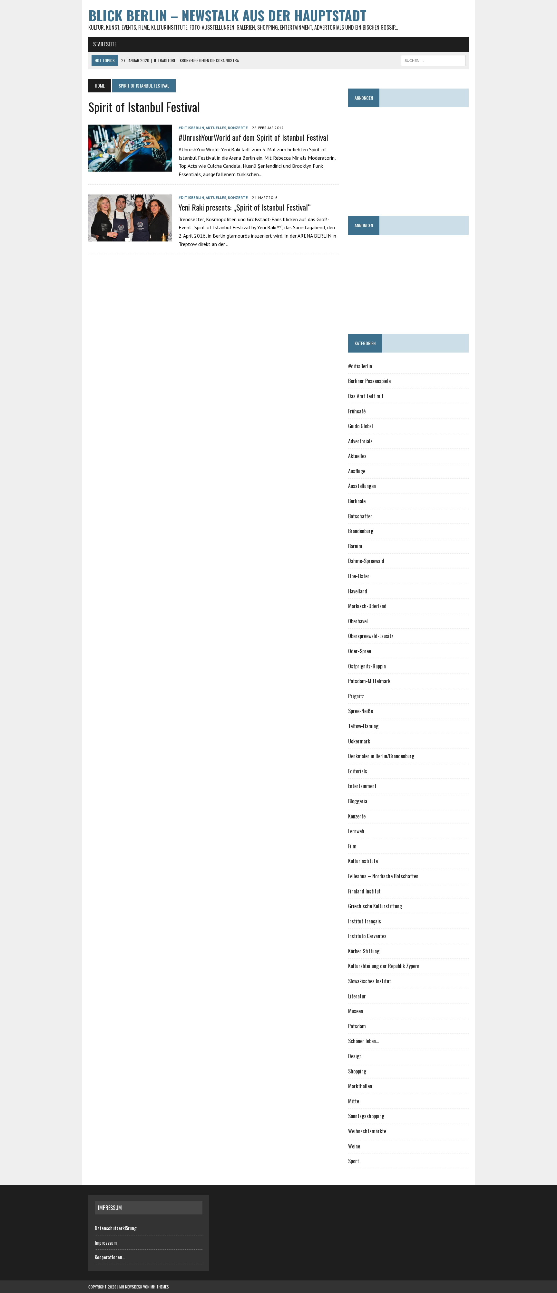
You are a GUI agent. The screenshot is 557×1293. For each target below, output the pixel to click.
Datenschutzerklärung (116, 1228)
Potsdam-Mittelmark (369, 681)
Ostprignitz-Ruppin (367, 666)
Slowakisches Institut (369, 981)
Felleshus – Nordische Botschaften (383, 876)
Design (355, 1056)
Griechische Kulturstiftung (375, 906)
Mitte (353, 1101)
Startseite (104, 44)
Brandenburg (360, 531)
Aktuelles (216, 127)
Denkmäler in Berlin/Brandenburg (381, 756)
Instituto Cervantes (367, 936)
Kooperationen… (110, 1256)
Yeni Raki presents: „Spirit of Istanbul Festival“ (245, 207)
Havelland (357, 591)
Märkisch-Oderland (367, 606)
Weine (354, 1146)
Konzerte (238, 127)
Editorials (357, 771)
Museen (355, 1011)
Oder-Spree (359, 651)
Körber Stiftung (363, 951)
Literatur (357, 996)
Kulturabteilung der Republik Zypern (383, 966)
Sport (353, 1161)
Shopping (357, 1071)
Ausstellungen (362, 486)
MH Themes (160, 1286)
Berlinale (357, 501)
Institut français (364, 921)
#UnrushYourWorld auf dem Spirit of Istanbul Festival (253, 137)
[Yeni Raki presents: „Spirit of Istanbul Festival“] (130, 237)
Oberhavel (358, 621)
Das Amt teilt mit (366, 396)
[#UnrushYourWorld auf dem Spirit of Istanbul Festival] (130, 167)
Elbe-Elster (358, 576)
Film (352, 846)
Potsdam (357, 1026)
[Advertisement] (452, 159)
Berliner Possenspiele (369, 381)
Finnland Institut (364, 891)
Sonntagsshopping (366, 1116)
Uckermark (359, 741)
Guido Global (360, 426)
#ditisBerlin (191, 127)
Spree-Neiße (360, 711)
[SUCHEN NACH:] (433, 59)
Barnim (355, 546)
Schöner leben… (363, 1041)
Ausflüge (356, 471)
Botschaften (360, 516)
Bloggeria (357, 801)
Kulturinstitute (363, 861)
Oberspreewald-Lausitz (370, 636)
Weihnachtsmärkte (367, 1131)
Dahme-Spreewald (366, 561)
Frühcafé (357, 411)
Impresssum (106, 1242)
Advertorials (360, 441)
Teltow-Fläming (363, 726)
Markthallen (360, 1086)
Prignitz (356, 696)
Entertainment (362, 786)
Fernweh (356, 831)
